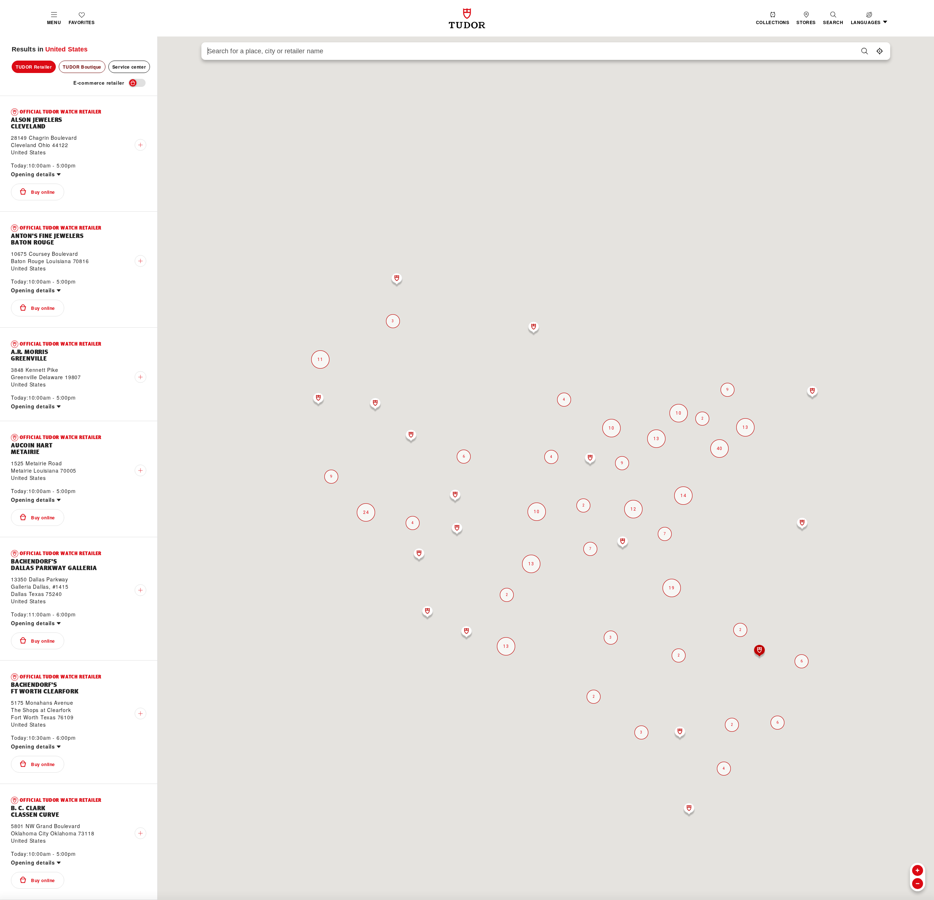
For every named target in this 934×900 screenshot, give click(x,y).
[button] (833, 18)
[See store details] (140, 145)
